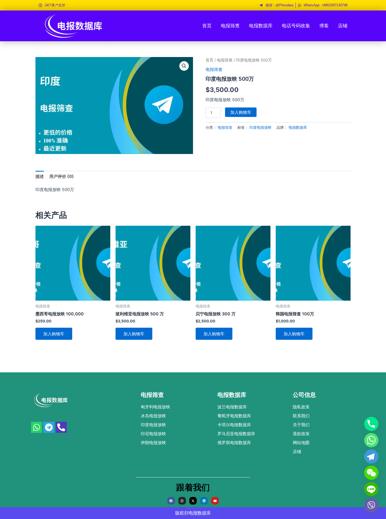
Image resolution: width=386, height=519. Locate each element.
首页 (207, 26)
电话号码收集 (296, 26)
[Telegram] (371, 456)
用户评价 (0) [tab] (61, 176)
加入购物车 (240, 112)
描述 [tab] (39, 176)
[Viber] (371, 505)
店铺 (342, 26)
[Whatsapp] (371, 440)
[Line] (371, 489)
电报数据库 (261, 26)
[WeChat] (371, 473)
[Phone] (371, 424)
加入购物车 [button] (53, 333)
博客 (324, 26)
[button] (184, 66)
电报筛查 (230, 26)
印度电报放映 (260, 127)
